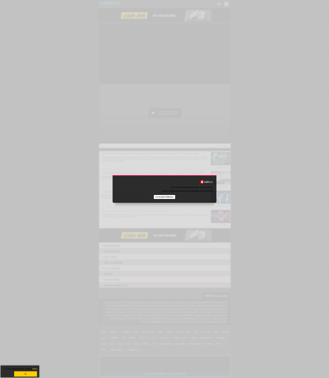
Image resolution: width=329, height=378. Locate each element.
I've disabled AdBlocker (164, 196)
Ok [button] (25, 374)
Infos (34, 368)
